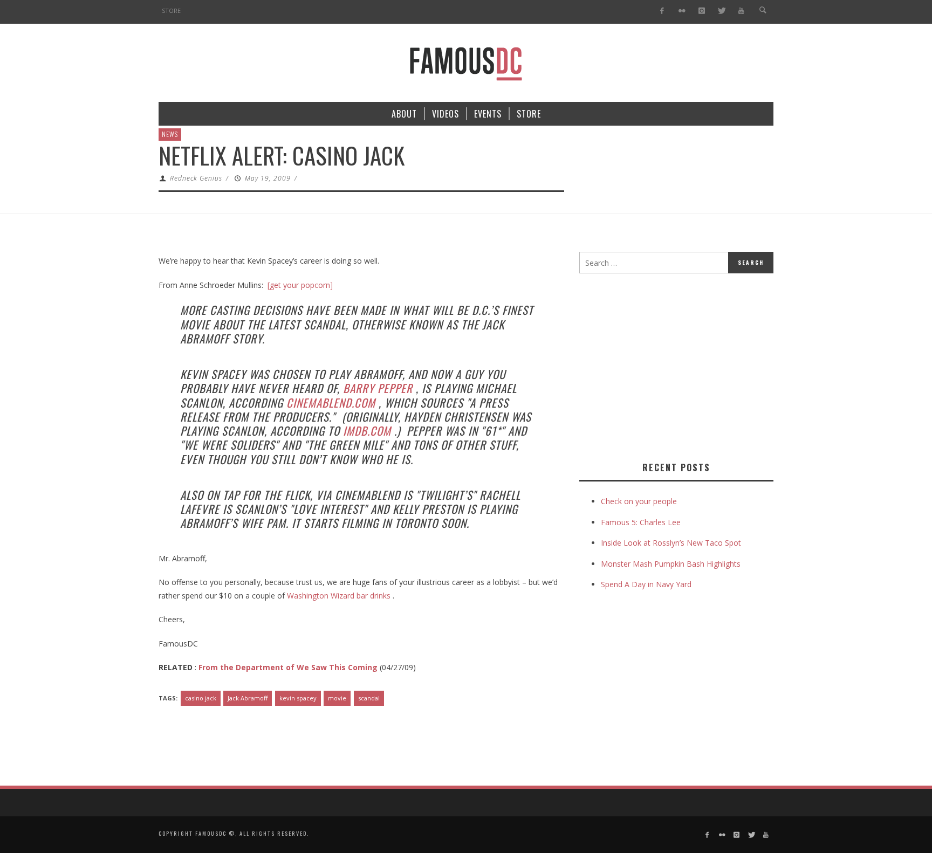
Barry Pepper (378, 388)
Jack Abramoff (248, 698)
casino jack (200, 698)
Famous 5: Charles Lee (641, 522)
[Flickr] (682, 11)
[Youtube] (741, 11)
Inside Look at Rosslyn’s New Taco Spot (671, 543)
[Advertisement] (669, 365)
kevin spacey (298, 698)
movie (337, 698)
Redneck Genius (196, 178)
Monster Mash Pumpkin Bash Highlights (671, 564)
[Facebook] (662, 11)
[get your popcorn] (300, 285)
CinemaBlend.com (330, 402)
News (170, 134)
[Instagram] (701, 11)
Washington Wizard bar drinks (338, 595)
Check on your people (640, 501)
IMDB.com (367, 430)
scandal (369, 698)
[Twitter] (721, 11)
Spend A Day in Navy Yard (646, 584)
